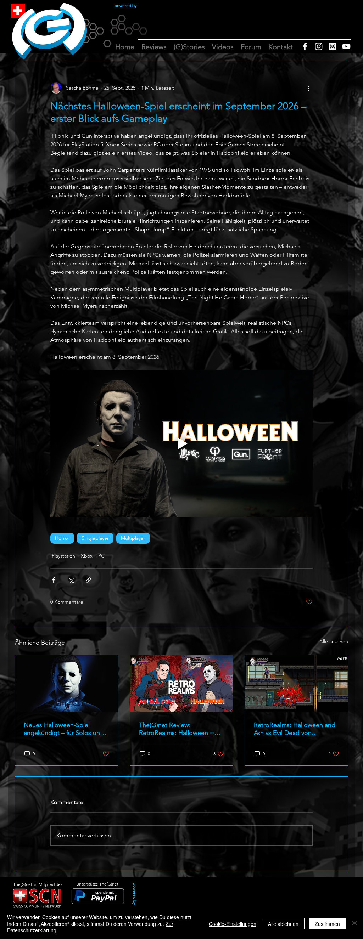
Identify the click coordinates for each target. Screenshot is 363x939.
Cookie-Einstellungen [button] (232, 923)
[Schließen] (354, 923)
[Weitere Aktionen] (308, 88)
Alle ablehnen (283, 923)
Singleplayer (95, 538)
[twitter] (332, 46)
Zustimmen (327, 923)
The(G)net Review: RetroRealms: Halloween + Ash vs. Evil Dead (176, 729)
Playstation (63, 556)
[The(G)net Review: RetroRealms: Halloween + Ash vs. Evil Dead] (181, 683)
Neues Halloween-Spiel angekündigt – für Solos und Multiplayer (64, 729)
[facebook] (305, 46)
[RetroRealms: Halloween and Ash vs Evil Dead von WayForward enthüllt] (296, 683)
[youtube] (346, 46)
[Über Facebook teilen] (53, 580)
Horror (62, 538)
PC (101, 556)
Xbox (87, 556)
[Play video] (181, 443)
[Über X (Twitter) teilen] (71, 580)
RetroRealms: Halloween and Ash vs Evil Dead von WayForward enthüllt (294, 729)
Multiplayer (133, 538)
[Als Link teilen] (88, 580)
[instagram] (319, 46)
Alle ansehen (333, 641)
